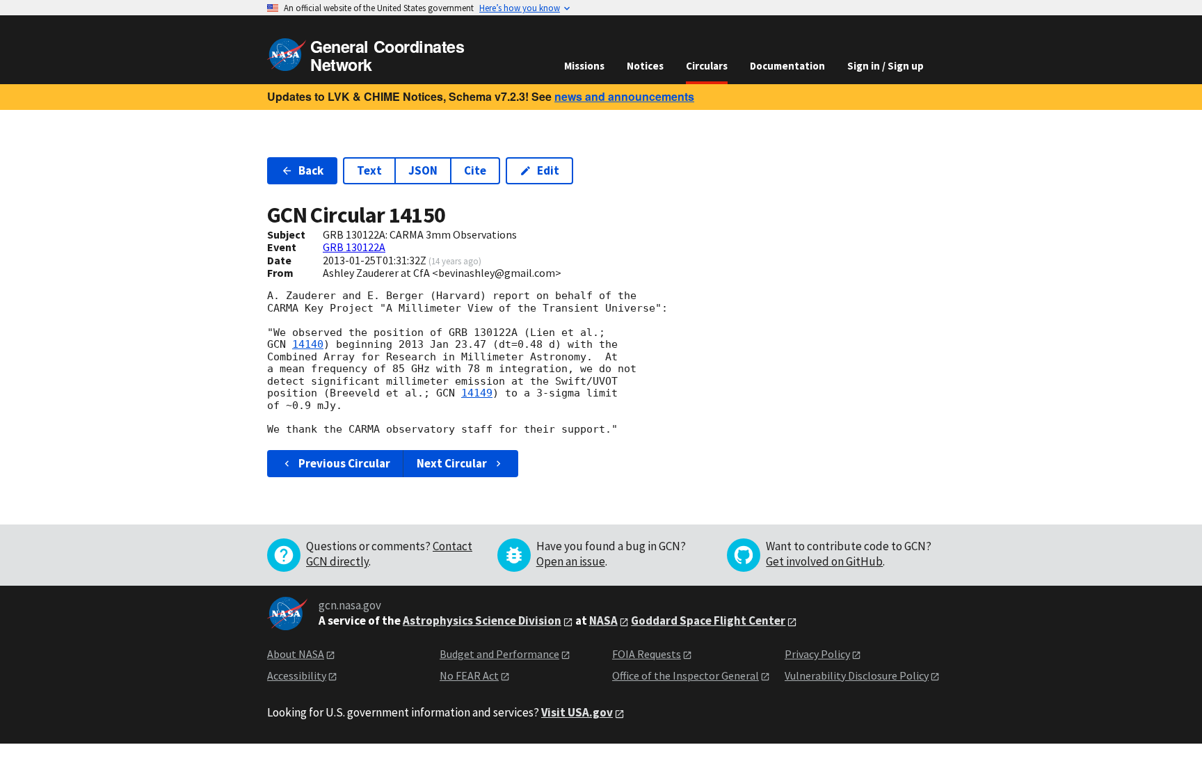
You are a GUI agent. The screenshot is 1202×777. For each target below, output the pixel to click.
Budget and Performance (499, 654)
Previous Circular (344, 463)
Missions (584, 65)
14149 (476, 393)
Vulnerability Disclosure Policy (857, 675)
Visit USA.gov (577, 712)
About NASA (295, 654)
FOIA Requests (646, 654)
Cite (475, 170)
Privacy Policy (817, 654)
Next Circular (452, 463)
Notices (645, 65)
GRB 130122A (354, 247)
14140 (307, 344)
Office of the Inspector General (685, 675)
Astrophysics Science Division (482, 620)
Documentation (787, 65)
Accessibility (296, 675)
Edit (548, 170)
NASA (603, 620)
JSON (423, 170)
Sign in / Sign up (885, 65)
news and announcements (624, 96)
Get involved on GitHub (824, 561)
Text (369, 170)
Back (310, 170)
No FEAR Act (469, 675)
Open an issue (570, 561)
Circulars (707, 65)
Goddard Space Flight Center (708, 620)
